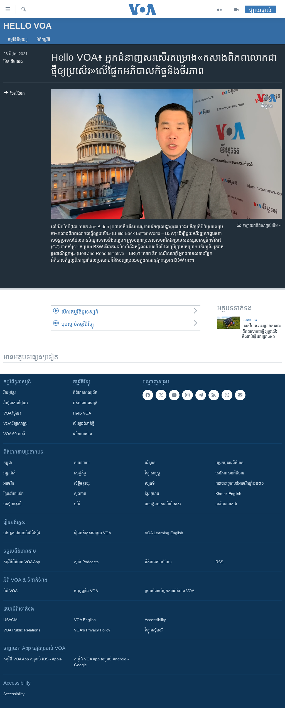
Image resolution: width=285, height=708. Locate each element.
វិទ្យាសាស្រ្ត (152, 473)
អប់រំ (77, 504)
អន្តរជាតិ (9, 473)
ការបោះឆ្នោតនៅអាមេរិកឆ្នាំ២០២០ (239, 483)
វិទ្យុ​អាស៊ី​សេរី (154, 630)
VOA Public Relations (21, 630)
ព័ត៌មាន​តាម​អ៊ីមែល (158, 562)
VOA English (85, 620)
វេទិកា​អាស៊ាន (82, 434)
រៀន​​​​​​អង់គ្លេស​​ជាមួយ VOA (92, 533)
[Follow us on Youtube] (174, 395)
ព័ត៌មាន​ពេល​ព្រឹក (85, 392)
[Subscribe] (240, 395)
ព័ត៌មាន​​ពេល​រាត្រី (85, 403)
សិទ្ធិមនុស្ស (82, 483)
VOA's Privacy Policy (92, 630)
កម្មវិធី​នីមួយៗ (18, 39)
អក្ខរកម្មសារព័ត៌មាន (229, 462)
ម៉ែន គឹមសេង (13, 61)
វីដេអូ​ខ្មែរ (9, 392)
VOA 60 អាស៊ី (14, 434)
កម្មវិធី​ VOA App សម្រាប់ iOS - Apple (32, 659)
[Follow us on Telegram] (200, 395)
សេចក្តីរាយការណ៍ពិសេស (163, 504)
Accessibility (155, 620)
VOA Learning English (164, 533)
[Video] (236, 10)
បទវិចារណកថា (226, 504)
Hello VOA (82, 413)
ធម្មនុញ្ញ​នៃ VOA (86, 591)
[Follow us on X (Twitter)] (161, 395)
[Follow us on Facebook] (147, 395)
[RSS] (213, 395)
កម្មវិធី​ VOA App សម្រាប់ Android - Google (101, 662)
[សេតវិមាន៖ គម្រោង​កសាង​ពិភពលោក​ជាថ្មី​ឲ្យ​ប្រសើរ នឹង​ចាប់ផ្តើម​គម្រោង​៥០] (228, 323)
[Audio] (219, 10)
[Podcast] (227, 395)
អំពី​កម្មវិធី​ (43, 39)
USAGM (10, 620)
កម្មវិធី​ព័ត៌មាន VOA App (21, 562)
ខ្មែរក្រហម (152, 493)
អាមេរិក (8, 483)
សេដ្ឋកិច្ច (80, 473)
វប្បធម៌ (150, 483)
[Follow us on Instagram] (187, 395)
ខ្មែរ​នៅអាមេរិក (13, 493)
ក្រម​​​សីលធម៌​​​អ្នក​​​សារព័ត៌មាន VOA (169, 591)
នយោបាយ (249, 320)
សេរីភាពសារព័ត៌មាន (229, 473)
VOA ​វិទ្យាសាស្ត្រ (15, 423)
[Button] (14, 94)
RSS (219, 562)
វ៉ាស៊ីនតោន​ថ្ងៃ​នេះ (15, 403)
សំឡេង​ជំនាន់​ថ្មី (84, 423)
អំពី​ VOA (10, 591)
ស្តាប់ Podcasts (86, 562)
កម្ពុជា (7, 462)
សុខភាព (80, 493)
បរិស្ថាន (150, 462)
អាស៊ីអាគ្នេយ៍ (12, 504)
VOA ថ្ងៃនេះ (12, 413)
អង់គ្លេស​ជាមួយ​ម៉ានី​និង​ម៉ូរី (21, 533)
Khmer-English (228, 493)
